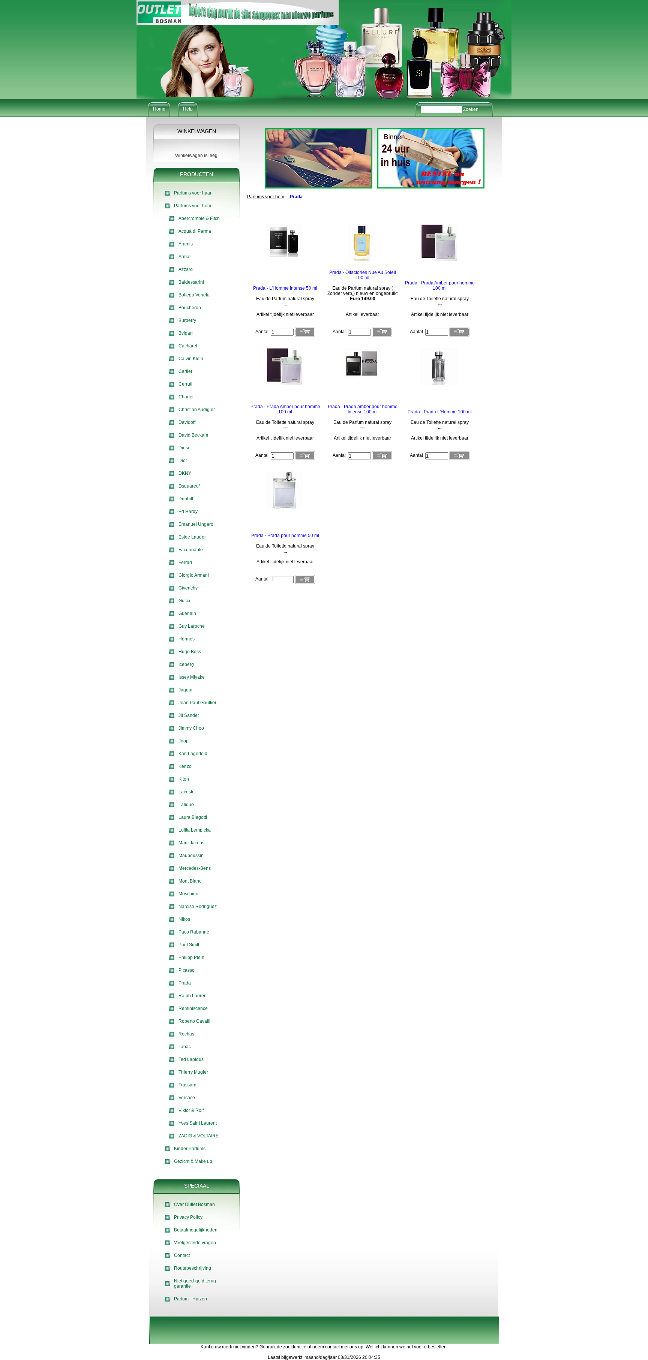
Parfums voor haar (193, 193)
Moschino (188, 893)
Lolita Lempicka (194, 830)
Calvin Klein (190, 358)
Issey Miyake (191, 677)
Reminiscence (193, 1008)
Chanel (186, 396)
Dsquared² (189, 486)
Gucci (184, 600)
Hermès (186, 639)
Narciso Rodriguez (197, 906)
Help (188, 109)
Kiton (183, 779)
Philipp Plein (191, 957)
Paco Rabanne (193, 932)
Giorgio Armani (193, 575)
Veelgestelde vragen (195, 1242)
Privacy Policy (188, 1217)
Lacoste (186, 791)
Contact (182, 1255)
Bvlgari (185, 333)
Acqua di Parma (194, 231)
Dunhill (185, 498)
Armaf (184, 256)
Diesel (185, 447)
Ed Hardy (188, 511)
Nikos (184, 919)
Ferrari (185, 562)
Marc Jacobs (191, 842)
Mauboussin (191, 855)
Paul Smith (189, 944)
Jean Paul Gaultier (197, 702)
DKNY (184, 473)
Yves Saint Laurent (197, 1123)
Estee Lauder (192, 537)
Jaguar (185, 690)
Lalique (186, 804)
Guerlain (187, 613)
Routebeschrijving (192, 1268)
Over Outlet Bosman (194, 1204)
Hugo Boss (189, 651)
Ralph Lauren (192, 995)
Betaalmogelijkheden (196, 1230)
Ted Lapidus (191, 1059)
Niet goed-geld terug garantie (195, 1283)
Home (159, 109)
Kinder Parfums (190, 1148)
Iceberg (186, 664)
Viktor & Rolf (191, 1110)
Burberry (187, 320)
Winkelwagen (196, 131)
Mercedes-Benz (194, 868)
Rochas (186, 1034)
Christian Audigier (196, 409)
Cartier (185, 371)
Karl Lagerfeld (192, 753)
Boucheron (189, 307)
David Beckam (193, 435)
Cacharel (187, 346)
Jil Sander (188, 715)
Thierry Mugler (193, 1072)
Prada (184, 983)
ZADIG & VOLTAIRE (198, 1136)
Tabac (184, 1046)
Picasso (186, 970)
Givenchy (188, 588)
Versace (186, 1097)
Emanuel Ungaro (195, 524)
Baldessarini (191, 282)
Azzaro (185, 269)
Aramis (185, 244)
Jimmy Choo (191, 728)
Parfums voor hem (192, 205)
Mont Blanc (189, 881)
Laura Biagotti (192, 817)
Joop (183, 741)
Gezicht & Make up (193, 1161)
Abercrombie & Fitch (199, 218)
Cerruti (185, 384)
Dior (182, 460)
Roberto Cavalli (194, 1021)
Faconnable (190, 549)
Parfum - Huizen (190, 1299)
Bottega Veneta (194, 295)
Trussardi (188, 1085)
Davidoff (186, 422)
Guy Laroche (191, 626)
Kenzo (185, 766)
